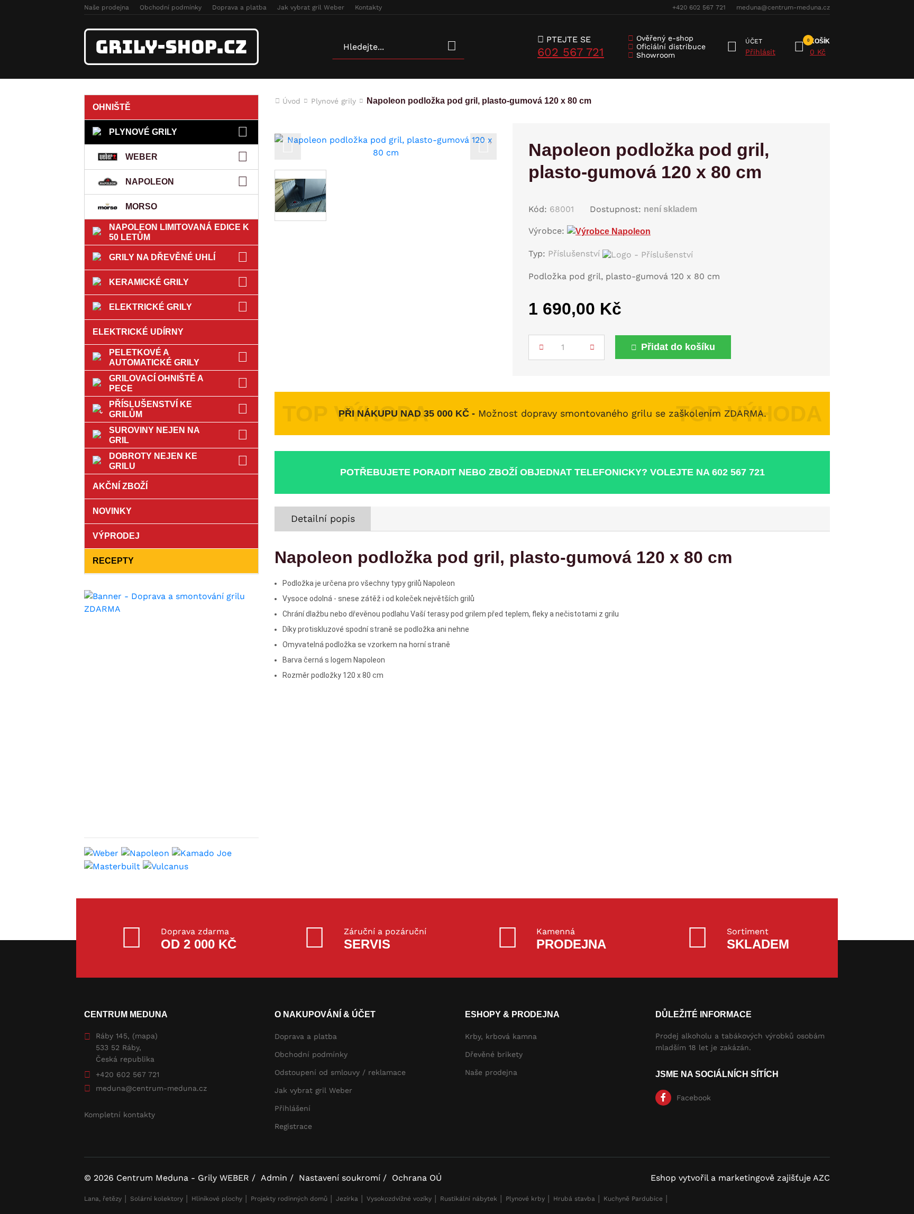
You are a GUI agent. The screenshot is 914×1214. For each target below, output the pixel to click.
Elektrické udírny (138, 331)
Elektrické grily (150, 306)
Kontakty (368, 7)
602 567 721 (570, 52)
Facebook (694, 1097)
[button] (288, 146)
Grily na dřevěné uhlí (162, 257)
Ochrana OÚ (417, 1178)
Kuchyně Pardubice (633, 1198)
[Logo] (171, 47)
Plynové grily (143, 131)
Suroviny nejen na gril (154, 435)
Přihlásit (760, 52)
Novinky (112, 511)
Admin (274, 1178)
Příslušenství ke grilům (150, 409)
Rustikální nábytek (468, 1198)
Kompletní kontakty (119, 1114)
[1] (451, 46)
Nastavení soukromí (339, 1178)
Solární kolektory (156, 1198)
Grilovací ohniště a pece (156, 383)
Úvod (291, 101)
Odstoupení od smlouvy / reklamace (340, 1072)
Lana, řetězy (103, 1198)
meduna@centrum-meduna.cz (783, 7)
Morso (141, 206)
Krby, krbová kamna (501, 1036)
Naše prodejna (106, 7)
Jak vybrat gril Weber (310, 7)
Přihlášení (292, 1108)
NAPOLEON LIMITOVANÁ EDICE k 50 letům (179, 232)
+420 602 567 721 (699, 7)
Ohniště (112, 107)
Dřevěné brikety (494, 1054)
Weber (141, 156)
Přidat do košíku (678, 347)
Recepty (113, 560)
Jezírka (347, 1198)
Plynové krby (525, 1198)
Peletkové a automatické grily (154, 357)
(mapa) (145, 1036)
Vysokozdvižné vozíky (399, 1198)
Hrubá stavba (574, 1198)
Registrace (293, 1126)
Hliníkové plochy (216, 1198)
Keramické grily (149, 282)
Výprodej (116, 535)
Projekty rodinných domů (289, 1198)
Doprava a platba (239, 7)
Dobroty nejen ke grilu (153, 461)
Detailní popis (323, 518)
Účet (753, 41)
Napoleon (149, 181)
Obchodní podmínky (171, 7)
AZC (821, 1178)
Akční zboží (120, 486)
